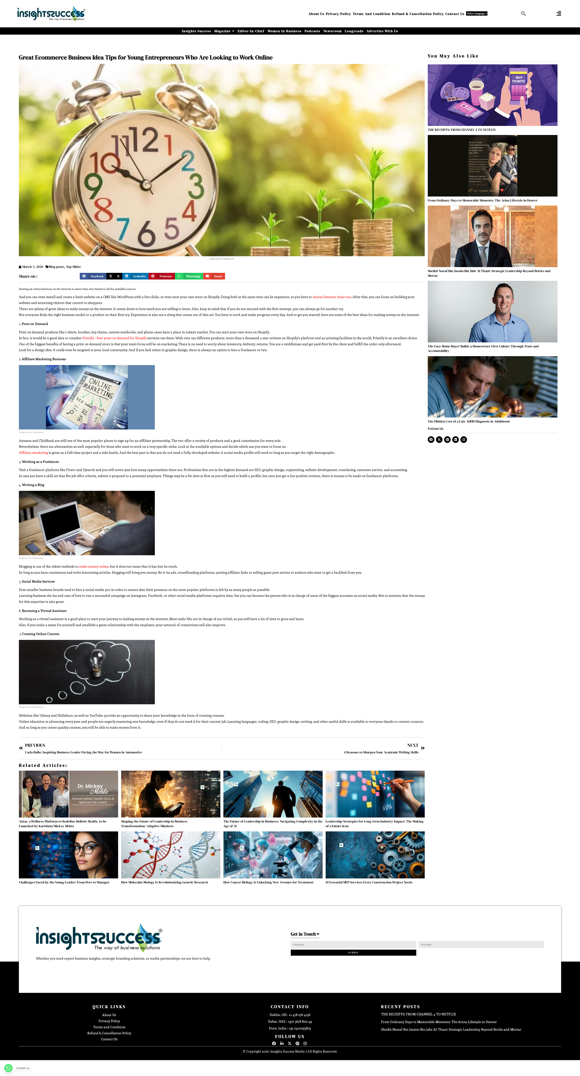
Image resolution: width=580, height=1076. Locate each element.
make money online (94, 566)
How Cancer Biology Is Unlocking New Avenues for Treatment (268, 882)
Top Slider (73, 266)
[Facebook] (431, 439)
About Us (316, 13)
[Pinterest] (447, 439)
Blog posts (56, 266)
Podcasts (313, 31)
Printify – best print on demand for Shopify (114, 338)
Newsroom (333, 31)
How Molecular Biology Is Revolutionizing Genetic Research (164, 882)
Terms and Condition (372, 13)
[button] (523, 14)
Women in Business (285, 31)
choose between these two (332, 296)
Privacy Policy (338, 13)
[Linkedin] (455, 439)
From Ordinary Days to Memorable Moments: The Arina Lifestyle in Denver (483, 200)
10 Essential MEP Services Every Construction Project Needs (369, 882)
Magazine (222, 31)
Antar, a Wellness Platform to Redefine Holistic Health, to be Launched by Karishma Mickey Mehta (62, 823)
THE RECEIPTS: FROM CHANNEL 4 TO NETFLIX (462, 129)
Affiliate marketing (33, 452)
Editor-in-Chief (251, 31)
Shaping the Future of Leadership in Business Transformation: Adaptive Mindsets (154, 823)
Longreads (354, 31)
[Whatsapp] (8, 1068)
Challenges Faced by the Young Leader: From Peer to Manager (64, 882)
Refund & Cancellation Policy (418, 13)
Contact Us (454, 13)
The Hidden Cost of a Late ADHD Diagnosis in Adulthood (469, 421)
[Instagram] (463, 439)
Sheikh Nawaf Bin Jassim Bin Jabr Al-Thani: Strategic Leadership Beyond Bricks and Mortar (451, 1029)
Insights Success (196, 31)
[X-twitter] (439, 439)
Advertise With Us (382, 31)
